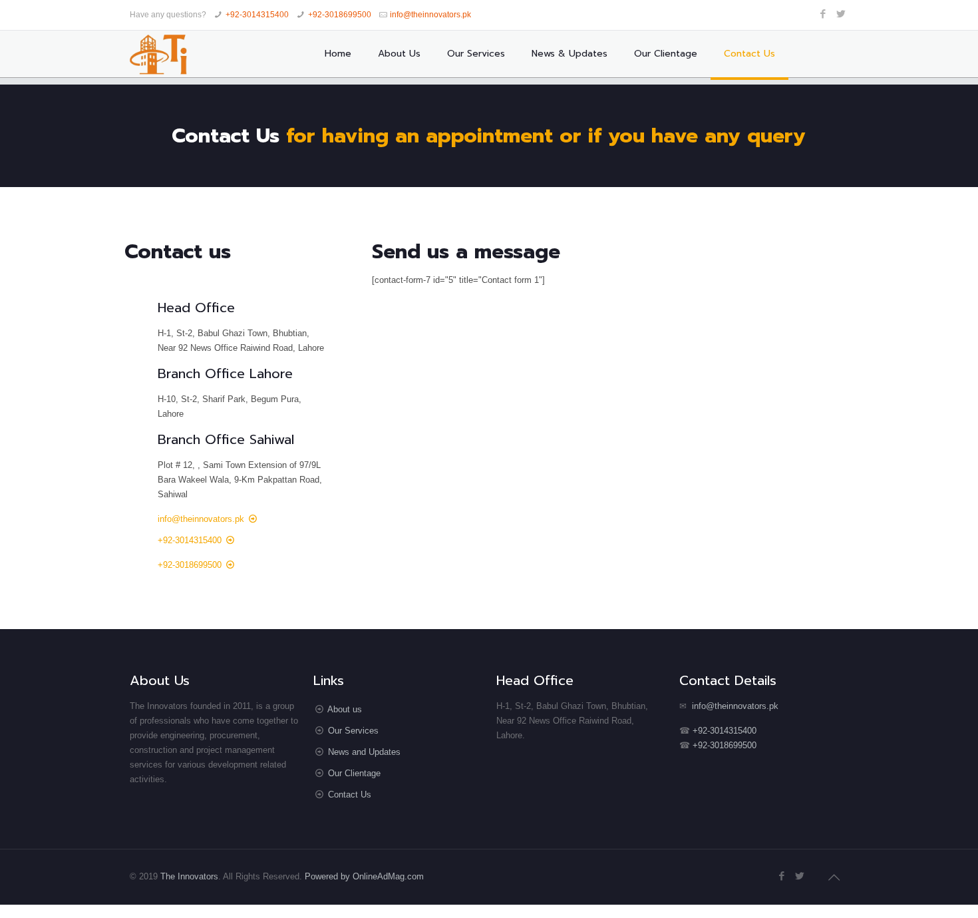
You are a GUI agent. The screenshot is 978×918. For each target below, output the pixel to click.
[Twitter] (841, 13)
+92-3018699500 (339, 14)
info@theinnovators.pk (430, 14)
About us (344, 709)
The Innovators (189, 876)
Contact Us (349, 795)
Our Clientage (354, 773)
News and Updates (364, 752)
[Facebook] (823, 13)
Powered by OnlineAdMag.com (364, 876)
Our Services (353, 731)
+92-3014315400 (257, 14)
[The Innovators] (158, 54)
